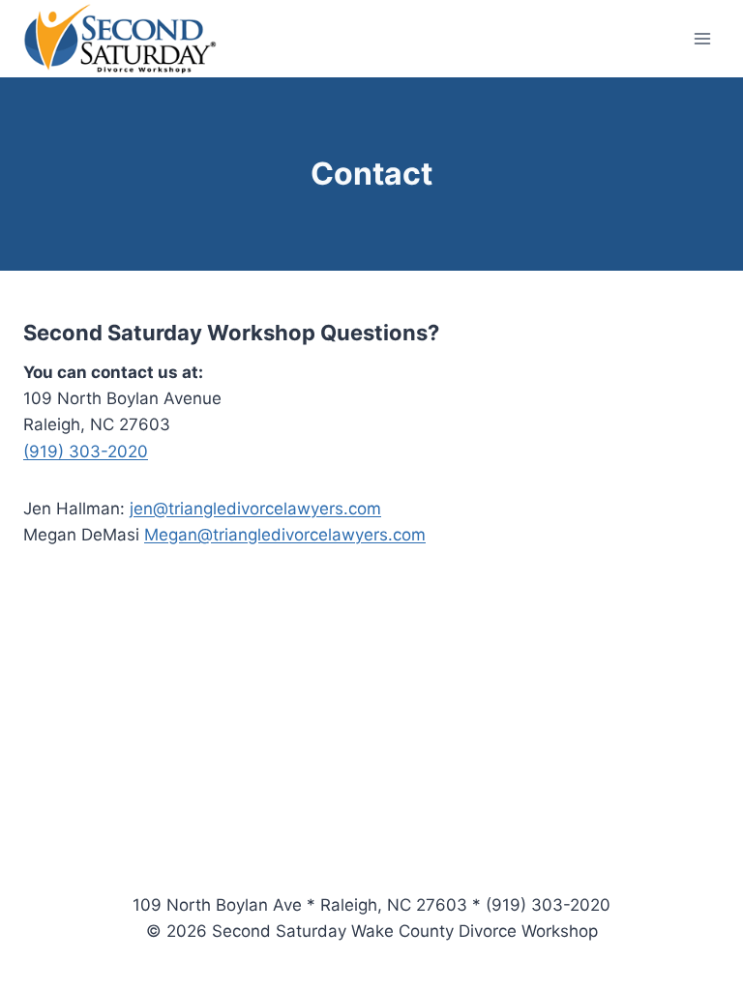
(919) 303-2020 (85, 451)
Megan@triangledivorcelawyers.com (285, 534)
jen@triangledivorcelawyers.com (255, 508)
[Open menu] (702, 38)
